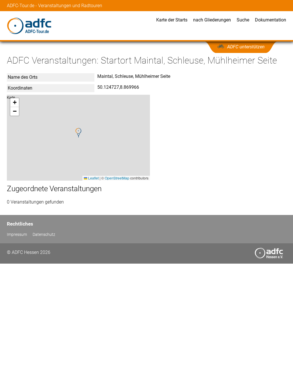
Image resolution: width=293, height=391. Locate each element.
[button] (78, 133)
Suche (243, 20)
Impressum (17, 234)
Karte (78, 137)
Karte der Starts (171, 20)
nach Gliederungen (212, 20)
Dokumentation (270, 20)
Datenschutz (44, 234)
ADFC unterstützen (246, 47)
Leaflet (93, 177)
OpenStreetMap (117, 177)
